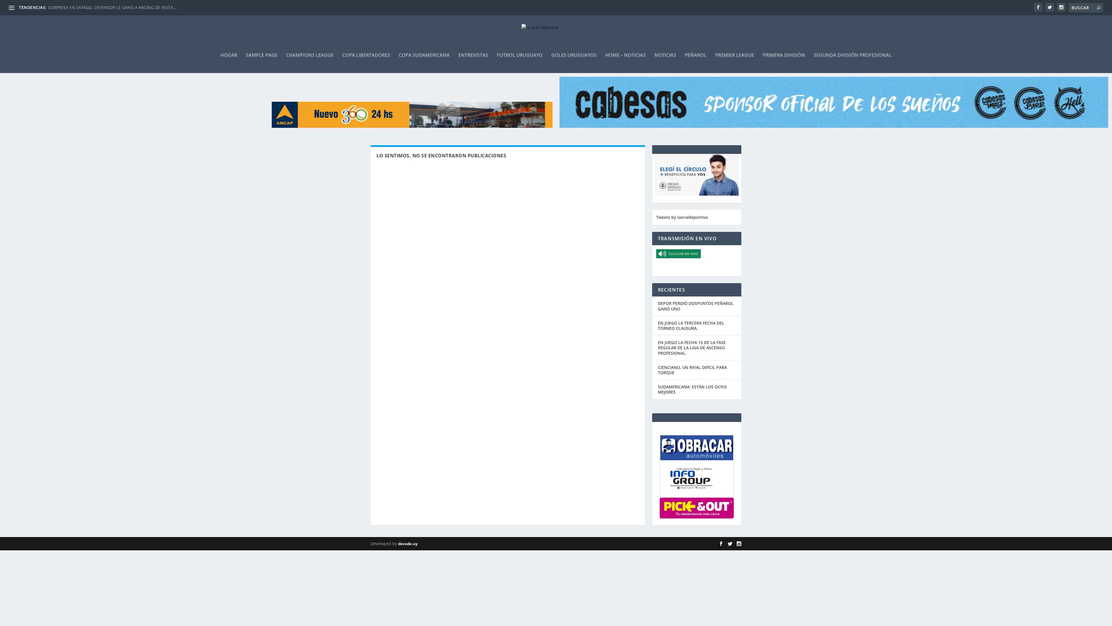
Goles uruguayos (574, 55)
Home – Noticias (625, 55)
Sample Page (261, 55)
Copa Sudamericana (424, 55)
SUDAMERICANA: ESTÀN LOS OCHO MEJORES (692, 389)
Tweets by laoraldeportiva (682, 217)
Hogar (228, 55)
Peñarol (696, 55)
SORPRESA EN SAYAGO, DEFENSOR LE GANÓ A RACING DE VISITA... (112, 7)
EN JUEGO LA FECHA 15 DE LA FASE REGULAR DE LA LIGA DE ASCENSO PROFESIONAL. (692, 348)
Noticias (665, 55)
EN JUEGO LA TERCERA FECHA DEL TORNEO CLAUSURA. (691, 325)
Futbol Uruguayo (520, 55)
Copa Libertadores (366, 55)
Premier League (734, 55)
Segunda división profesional (853, 55)
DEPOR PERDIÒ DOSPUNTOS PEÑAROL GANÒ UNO (696, 306)
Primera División (784, 55)
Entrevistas (473, 55)
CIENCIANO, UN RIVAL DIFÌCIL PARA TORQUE (692, 370)
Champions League (310, 55)
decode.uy (408, 543)
